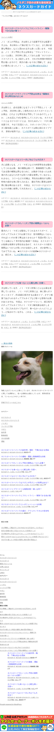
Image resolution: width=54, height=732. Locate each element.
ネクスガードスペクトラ (30, 72)
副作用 (17, 201)
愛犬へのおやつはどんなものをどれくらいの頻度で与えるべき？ (25, 537)
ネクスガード (15, 72)
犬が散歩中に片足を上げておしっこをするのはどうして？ (22, 534)
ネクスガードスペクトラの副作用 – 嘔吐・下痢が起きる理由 (25, 450)
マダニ (11, 75)
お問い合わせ (4, 567)
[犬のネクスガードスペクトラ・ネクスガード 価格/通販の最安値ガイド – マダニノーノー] (27, 9)
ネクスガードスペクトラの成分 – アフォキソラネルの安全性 (25, 511)
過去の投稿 (6, 343)
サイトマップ (4, 570)
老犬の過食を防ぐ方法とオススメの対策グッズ (18, 531)
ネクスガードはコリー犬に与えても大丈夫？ (25, 160)
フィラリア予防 (14, 78)
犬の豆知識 (5, 438)
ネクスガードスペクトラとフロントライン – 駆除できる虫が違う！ (26, 496)
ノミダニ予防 (9, 204)
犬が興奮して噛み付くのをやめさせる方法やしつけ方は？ (22, 528)
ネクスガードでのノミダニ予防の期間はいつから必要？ (23, 463)
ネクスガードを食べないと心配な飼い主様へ (25, 283)
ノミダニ (43, 72)
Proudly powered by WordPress (11, 704)
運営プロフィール (6, 564)
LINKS (2, 573)
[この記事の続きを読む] (36, 66)
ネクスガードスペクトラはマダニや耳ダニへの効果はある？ (25, 483)
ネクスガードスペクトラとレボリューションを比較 (21, 504)
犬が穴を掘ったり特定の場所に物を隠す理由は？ (19, 540)
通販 (3, 441)
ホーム (2, 555)
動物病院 (4, 435)
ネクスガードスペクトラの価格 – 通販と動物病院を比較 (23, 456)
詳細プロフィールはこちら (11, 402)
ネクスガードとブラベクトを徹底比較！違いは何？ (21, 489)
